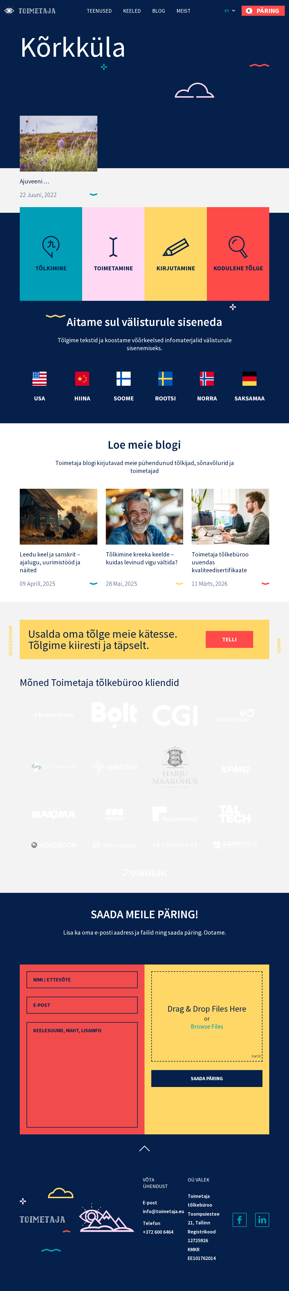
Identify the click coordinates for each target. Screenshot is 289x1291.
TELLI (229, 639)
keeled (132, 10)
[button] (230, 10)
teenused (99, 10)
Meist (183, 10)
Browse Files (207, 1026)
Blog (158, 10)
